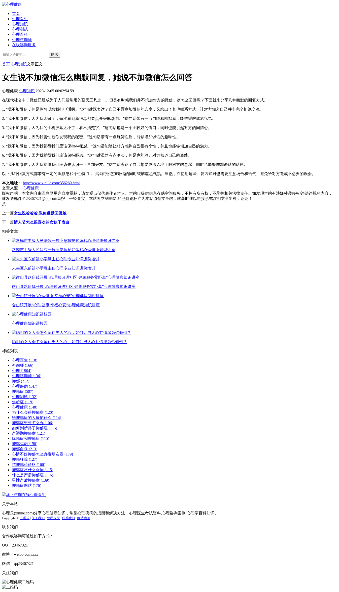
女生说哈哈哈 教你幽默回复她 (40, 213)
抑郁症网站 (26, 485)
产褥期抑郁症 (28, 433)
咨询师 (22, 365)
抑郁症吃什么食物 (32, 470)
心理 (21, 370)
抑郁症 (22, 391)
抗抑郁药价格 (28, 464)
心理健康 (31, 188)
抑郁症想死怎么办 (32, 423)
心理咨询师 (22, 40)
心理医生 (20, 19)
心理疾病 (24, 386)
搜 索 (54, 54)
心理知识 (20, 24)
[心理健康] (12, 4)
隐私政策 (53, 518)
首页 (16, 13)
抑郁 (20, 381)
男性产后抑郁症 (30, 480)
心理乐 (25, 518)
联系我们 (68, 518)
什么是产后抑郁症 (32, 475)
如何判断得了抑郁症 (34, 428)
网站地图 (83, 518)
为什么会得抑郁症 (32, 412)
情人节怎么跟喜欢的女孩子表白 (41, 222)
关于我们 (38, 518)
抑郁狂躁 (24, 459)
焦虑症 (22, 402)
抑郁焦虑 (24, 444)
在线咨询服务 (24, 45)
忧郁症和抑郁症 (30, 438)
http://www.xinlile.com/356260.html (51, 183)
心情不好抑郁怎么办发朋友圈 (42, 454)
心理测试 (20, 29)
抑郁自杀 (24, 449)
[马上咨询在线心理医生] (24, 495)
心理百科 (20, 34)
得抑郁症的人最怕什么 (36, 417)
